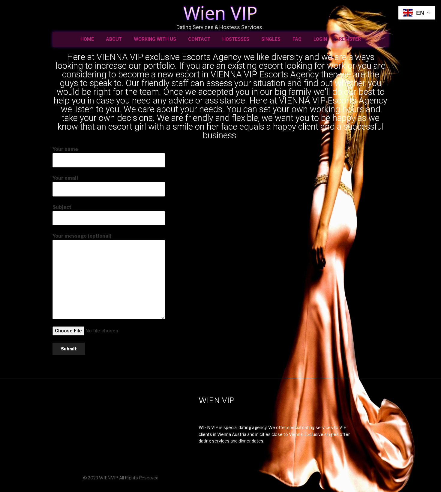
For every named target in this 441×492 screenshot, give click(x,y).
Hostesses (235, 39)
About (114, 39)
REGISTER (350, 39)
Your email (65, 178)
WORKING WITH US (155, 39)
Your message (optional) (82, 236)
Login (320, 39)
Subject (61, 207)
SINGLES (270, 39)
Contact (199, 39)
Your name (65, 149)
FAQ (297, 39)
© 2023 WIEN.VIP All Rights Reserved (120, 477)
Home (87, 39)
